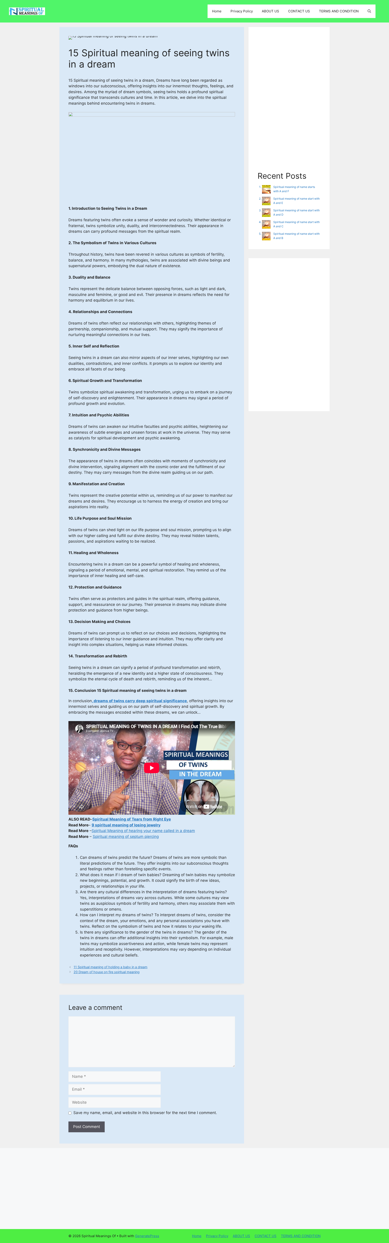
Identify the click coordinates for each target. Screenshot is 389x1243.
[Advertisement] (289, 103)
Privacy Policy (242, 11)
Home (217, 11)
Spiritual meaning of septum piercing (126, 836)
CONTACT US (299, 11)
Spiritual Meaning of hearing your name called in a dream (143, 830)
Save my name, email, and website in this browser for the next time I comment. (145, 1112)
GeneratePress (147, 1236)
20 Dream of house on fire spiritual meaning (107, 972)
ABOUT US (270, 11)
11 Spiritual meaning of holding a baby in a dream (110, 967)
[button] (369, 11)
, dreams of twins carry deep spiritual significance (139, 701)
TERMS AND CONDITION (339, 11)
